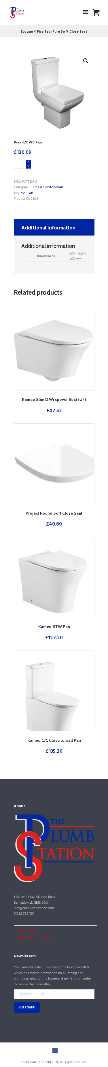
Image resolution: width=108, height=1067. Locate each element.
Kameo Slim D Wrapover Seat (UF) (54, 399)
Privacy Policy (27, 931)
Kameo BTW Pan (54, 626)
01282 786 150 (24, 914)
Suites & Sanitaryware (47, 187)
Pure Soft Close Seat (69, 32)
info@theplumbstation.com (34, 908)
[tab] (54, 227)
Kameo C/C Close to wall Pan (54, 740)
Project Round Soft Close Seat (54, 513)
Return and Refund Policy (35, 938)
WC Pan (27, 193)
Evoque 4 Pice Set (35, 32)
